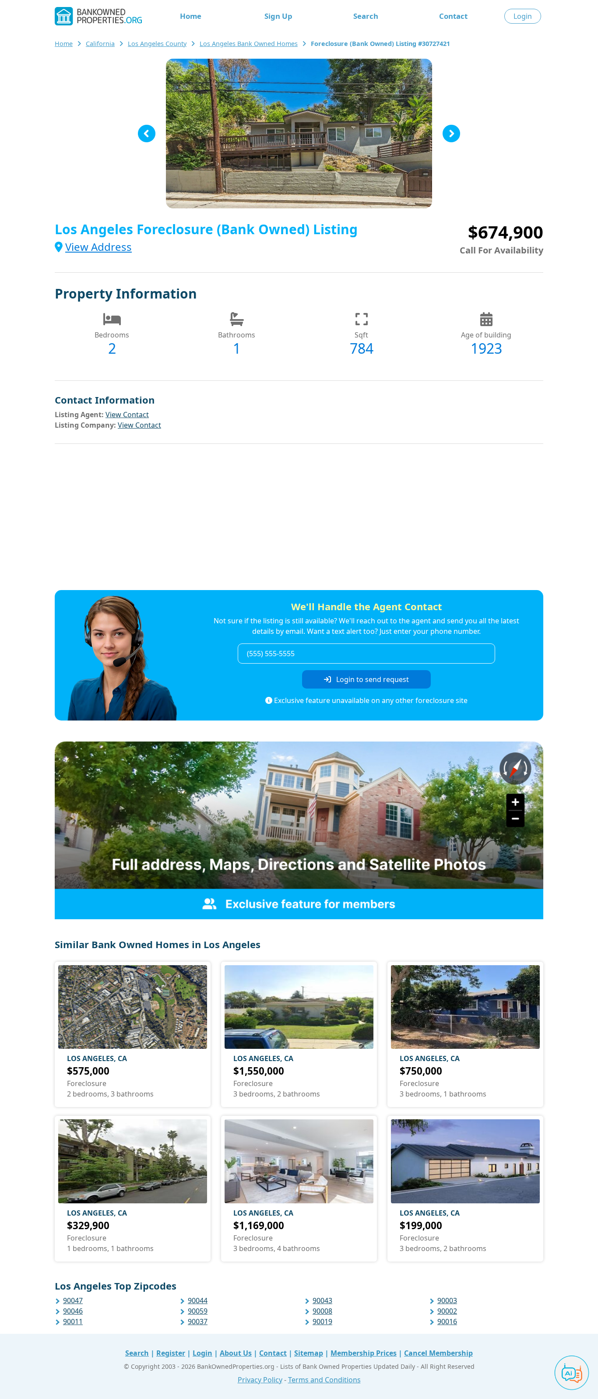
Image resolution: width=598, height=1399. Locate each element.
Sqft (361, 335)
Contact (453, 16)
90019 (322, 1321)
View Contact (127, 414)
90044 (198, 1300)
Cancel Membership (438, 1353)
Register (170, 1353)
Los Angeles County (157, 43)
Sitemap (308, 1353)
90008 (322, 1311)
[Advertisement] (299, 518)
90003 (447, 1300)
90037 (198, 1321)
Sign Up (278, 16)
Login (523, 16)
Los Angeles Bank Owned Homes (249, 43)
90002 (447, 1311)
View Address (98, 246)
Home (190, 16)
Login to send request (371, 679)
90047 (73, 1300)
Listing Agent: (79, 414)
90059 (198, 1311)
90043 (322, 1300)
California (100, 43)
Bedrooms (112, 335)
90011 (73, 1321)
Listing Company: (85, 425)
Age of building (486, 335)
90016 (447, 1321)
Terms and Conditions (324, 1380)
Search (365, 16)
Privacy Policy (260, 1380)
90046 (73, 1311)
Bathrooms (236, 335)
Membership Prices (364, 1353)
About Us (236, 1353)
